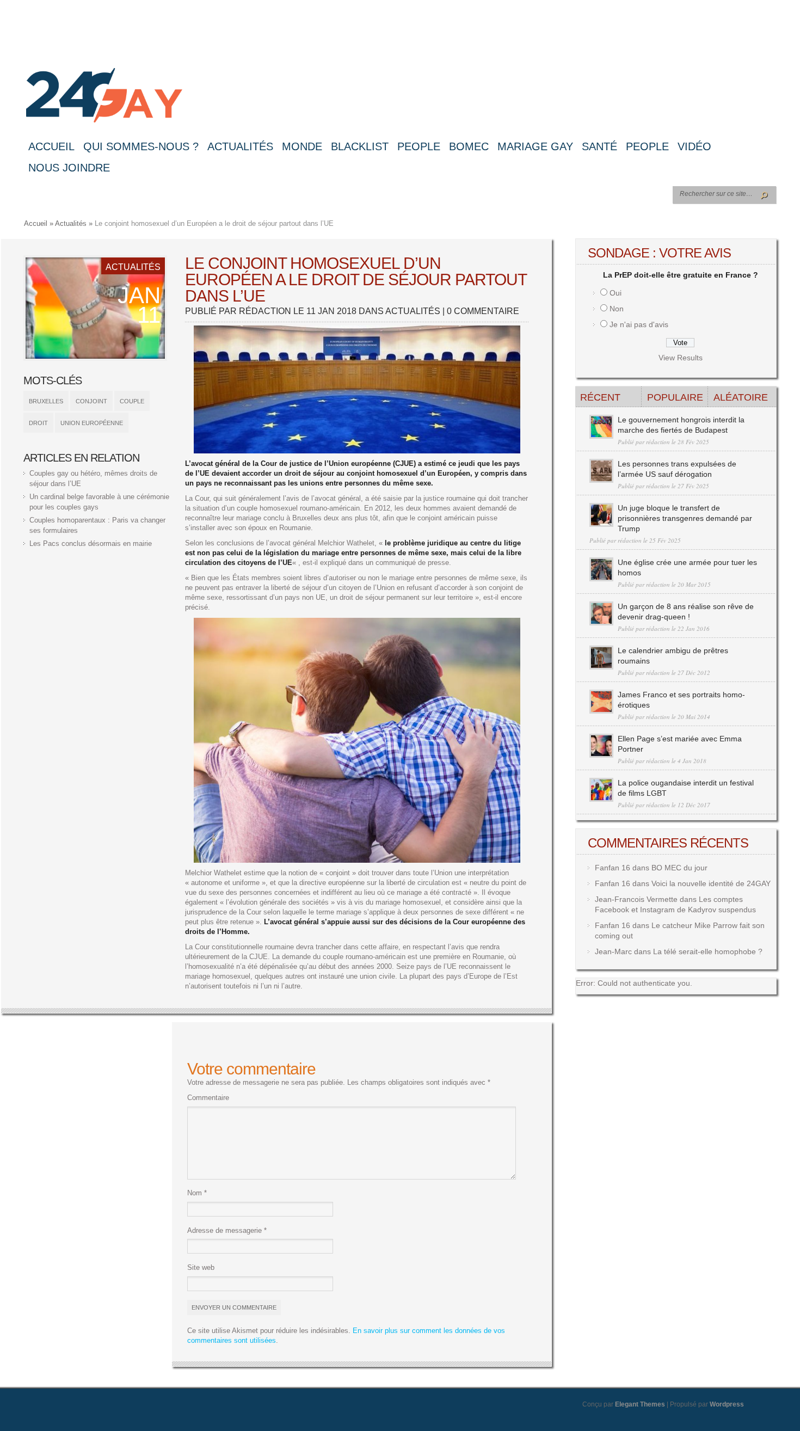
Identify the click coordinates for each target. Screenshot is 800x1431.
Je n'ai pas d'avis (639, 324)
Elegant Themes (640, 1404)
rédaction (265, 311)
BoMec (469, 146)
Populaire (675, 397)
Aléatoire (740, 397)
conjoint (91, 401)
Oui (615, 292)
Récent (600, 397)
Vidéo (694, 146)
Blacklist (360, 146)
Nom (197, 1193)
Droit (38, 423)
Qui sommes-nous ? (141, 146)
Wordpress (727, 1404)
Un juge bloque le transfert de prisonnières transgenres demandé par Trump (685, 518)
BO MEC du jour (679, 867)
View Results (681, 357)
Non (617, 308)
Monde (302, 146)
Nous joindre (69, 168)
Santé (599, 146)
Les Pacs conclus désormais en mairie (90, 543)
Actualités (240, 146)
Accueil (51, 146)
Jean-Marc (613, 951)
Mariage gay (535, 146)
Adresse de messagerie (227, 1230)
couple (132, 401)
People (418, 146)
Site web (200, 1267)
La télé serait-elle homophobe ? (707, 951)
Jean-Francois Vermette (636, 899)
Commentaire (208, 1098)
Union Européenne (91, 423)
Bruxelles (46, 401)
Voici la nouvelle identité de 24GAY (711, 883)
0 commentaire (483, 311)
